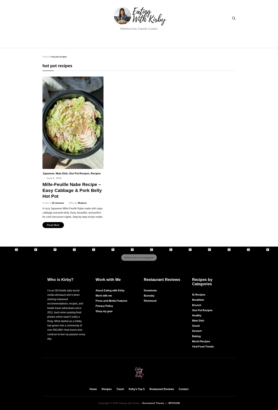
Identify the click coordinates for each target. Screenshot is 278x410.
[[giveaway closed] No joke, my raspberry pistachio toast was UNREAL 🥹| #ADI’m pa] (241, 259)
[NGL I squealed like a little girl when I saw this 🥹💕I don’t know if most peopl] (164, 259)
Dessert (197, 331)
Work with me (104, 295)
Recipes (96, 173)
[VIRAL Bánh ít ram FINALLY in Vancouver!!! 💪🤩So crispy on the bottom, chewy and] (48, 259)
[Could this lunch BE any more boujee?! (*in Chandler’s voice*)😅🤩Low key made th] (87, 259)
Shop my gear (104, 311)
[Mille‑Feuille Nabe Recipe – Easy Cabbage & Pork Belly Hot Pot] (73, 78)
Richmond (150, 300)
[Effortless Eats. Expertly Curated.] (139, 366)
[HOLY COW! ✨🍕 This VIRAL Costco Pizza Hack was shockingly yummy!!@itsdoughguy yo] (67, 259)
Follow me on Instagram (139, 257)
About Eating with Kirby (110, 290)
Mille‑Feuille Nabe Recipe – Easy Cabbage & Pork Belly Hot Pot (72, 190)
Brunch (196, 305)
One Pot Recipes (79, 173)
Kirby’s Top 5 (137, 389)
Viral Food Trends (203, 346)
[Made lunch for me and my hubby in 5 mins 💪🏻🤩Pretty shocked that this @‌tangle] (202, 259)
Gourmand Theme (153, 403)
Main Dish (62, 173)
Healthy (196, 315)
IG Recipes (198, 294)
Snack (196, 325)
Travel (120, 389)
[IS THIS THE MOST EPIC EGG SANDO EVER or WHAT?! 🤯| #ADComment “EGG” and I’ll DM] (29, 259)
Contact (183, 389)
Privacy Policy (104, 306)
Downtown (150, 290)
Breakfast (198, 299)
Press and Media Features (111, 300)
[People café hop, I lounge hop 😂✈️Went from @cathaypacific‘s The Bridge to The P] (9, 259)
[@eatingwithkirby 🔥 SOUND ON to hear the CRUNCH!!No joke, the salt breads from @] (183, 259)
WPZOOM (174, 403)
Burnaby (149, 295)
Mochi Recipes (201, 341)
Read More (53, 225)
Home (45, 56)
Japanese (48, 173)
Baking (196, 336)
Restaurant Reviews (161, 389)
